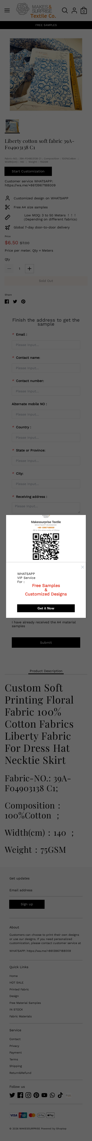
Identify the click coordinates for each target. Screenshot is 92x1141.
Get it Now (46, 608)
